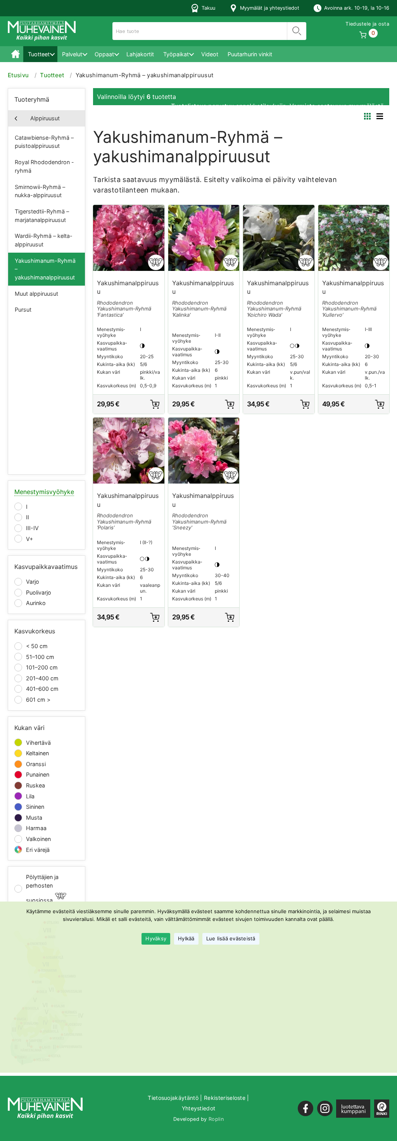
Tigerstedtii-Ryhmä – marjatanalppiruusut (42, 215)
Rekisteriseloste (224, 1097)
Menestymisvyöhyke (44, 492)
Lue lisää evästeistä (230, 938)
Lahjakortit (140, 54)
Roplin (216, 1119)
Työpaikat (176, 54)
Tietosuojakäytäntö (173, 1097)
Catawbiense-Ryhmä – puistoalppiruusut (44, 141)
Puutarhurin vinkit (250, 54)
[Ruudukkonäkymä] (367, 116)
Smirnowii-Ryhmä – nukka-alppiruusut (40, 191)
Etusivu (15, 54)
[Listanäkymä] (379, 116)
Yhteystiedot (199, 1108)
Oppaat (104, 54)
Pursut (23, 309)
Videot (209, 54)
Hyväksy (155, 938)
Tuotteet (39, 54)
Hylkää (186, 938)
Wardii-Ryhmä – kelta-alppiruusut (43, 240)
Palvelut (72, 54)
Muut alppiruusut (36, 293)
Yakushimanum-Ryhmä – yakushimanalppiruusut (45, 269)
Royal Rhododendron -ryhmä (44, 166)
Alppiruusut (45, 118)
